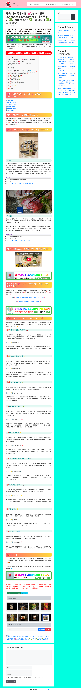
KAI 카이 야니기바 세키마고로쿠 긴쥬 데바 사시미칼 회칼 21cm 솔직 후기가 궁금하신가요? (66, 59)
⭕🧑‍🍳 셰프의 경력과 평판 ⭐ (15, 76)
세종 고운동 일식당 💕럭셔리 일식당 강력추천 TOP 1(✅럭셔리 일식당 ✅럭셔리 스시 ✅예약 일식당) (27, 638)
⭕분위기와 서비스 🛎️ (14, 81)
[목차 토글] (35, 58)
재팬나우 (15, 3)
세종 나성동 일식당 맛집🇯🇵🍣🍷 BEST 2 (16, 61)
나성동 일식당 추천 (17, 636)
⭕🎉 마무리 (10, 88)
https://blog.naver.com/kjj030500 (20, 240)
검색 (59, 13)
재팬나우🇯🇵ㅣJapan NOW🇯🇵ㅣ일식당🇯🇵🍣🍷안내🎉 (19, 70)
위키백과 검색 (24, 593)
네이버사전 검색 (17, 593)
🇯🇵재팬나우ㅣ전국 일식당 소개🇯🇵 (51, 4)
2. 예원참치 (12, 67)
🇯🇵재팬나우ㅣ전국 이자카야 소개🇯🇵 (67, 4)
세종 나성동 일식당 (25, 636)
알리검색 (48, 629)
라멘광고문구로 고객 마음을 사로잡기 (66, 37)
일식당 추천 (47, 636)
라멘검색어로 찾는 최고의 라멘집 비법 (66, 66)
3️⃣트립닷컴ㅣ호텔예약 (11, 106)
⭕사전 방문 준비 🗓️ (14, 86)
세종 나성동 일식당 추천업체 (35, 636)
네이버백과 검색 (10, 593)
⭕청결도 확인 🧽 (13, 85)
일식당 (8, 635)
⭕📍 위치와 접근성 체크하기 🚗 (16, 75)
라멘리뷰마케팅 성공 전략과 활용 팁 (66, 42)
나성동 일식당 (10, 636)
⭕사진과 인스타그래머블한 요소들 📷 (17, 82)
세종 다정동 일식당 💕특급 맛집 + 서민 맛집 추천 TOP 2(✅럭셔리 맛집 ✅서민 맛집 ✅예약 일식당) (27, 639)
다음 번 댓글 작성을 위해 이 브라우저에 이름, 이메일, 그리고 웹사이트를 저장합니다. (26, 677)
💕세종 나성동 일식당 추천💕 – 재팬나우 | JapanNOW (19, 63)
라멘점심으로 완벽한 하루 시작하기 (66, 73)
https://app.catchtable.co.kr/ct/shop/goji (22, 183)
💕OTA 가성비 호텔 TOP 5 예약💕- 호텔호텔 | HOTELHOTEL (21, 59)
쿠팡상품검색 (42, 629)
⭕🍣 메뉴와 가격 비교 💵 (15, 78)
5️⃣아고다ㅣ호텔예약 (10, 110)
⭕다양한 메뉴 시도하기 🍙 (15, 84)
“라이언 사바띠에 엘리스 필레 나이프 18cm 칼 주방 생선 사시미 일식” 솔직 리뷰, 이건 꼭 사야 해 (66, 90)
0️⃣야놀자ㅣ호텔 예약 (11, 100)
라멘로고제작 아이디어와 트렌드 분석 (66, 35)
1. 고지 (11, 64)
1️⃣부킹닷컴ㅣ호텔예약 (11, 102)
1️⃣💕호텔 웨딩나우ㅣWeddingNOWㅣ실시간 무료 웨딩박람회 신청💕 (28, 297)
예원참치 (13, 68)
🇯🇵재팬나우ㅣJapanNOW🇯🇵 (34, 4)
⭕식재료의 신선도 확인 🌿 (15, 79)
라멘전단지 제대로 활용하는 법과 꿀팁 (66, 40)
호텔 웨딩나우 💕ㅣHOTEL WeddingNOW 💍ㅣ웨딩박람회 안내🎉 (22, 72)
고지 (12, 66)
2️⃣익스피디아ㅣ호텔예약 (11, 104)
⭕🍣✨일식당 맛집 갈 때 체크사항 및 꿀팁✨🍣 (18, 73)
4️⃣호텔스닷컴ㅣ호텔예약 (11, 108)
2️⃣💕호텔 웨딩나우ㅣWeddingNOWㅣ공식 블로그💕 (28, 301)
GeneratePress (47, 689)
